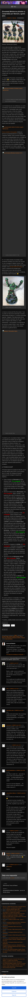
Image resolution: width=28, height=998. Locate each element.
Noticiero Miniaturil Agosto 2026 (13, 909)
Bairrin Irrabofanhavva (10, 770)
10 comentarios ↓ (20, 18)
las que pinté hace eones (16, 266)
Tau (6, 637)
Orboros (21, 636)
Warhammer (9, 637)
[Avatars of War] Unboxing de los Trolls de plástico (13, 966)
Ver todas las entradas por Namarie (15, 654)
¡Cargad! (4, 974)
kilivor (8, 855)
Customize (14, 991)
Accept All (14, 987)
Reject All (14, 995)
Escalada (4, 636)
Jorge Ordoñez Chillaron (11, 793)
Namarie (14, 18)
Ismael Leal (5, 942)
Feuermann (8, 725)
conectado (12, 877)
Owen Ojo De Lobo (9, 710)
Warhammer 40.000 (16, 637)
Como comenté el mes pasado (9, 132)
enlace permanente (9, 639)
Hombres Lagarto (12, 636)
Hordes (17, 636)
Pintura (3, 637)
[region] (14, 986)
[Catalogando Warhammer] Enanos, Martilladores (16, 922)
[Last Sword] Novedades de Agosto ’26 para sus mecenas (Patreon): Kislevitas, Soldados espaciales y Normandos (14, 939)
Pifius (7, 688)
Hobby (15, 635)
